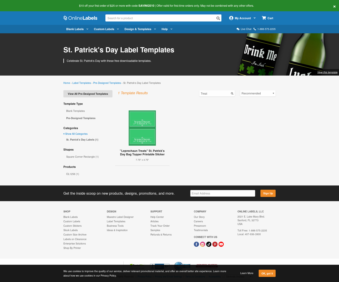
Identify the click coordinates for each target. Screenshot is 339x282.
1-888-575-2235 (266, 29)
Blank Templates (75, 111)
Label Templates (81, 83)
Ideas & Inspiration (117, 230)
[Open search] (218, 18)
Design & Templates (137, 29)
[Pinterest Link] (215, 244)
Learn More (246, 273)
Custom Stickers (72, 225)
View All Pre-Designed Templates (88, 93)
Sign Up (268, 193)
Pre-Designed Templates (107, 83)
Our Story (199, 217)
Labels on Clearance (75, 239)
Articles (154, 221)
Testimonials (201, 230)
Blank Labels (75, 29)
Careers (198, 221)
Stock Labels (70, 230)
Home (66, 83)
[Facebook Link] (197, 244)
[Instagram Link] (203, 244)
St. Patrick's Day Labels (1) (82, 139)
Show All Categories (76, 133)
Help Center (157, 217)
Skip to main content (12, 3)
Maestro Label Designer (120, 217)
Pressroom (200, 225)
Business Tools (115, 225)
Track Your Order (160, 225)
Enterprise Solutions (74, 243)
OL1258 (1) (72, 174)
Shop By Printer (72, 248)
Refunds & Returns (161, 234)
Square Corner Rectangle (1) (82, 156)
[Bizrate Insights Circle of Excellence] (189, 262)
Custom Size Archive (75, 234)
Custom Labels (104, 29)
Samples (155, 230)
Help (165, 29)
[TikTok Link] (209, 244)
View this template (327, 72)
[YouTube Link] (221, 244)
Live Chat (246, 29)
